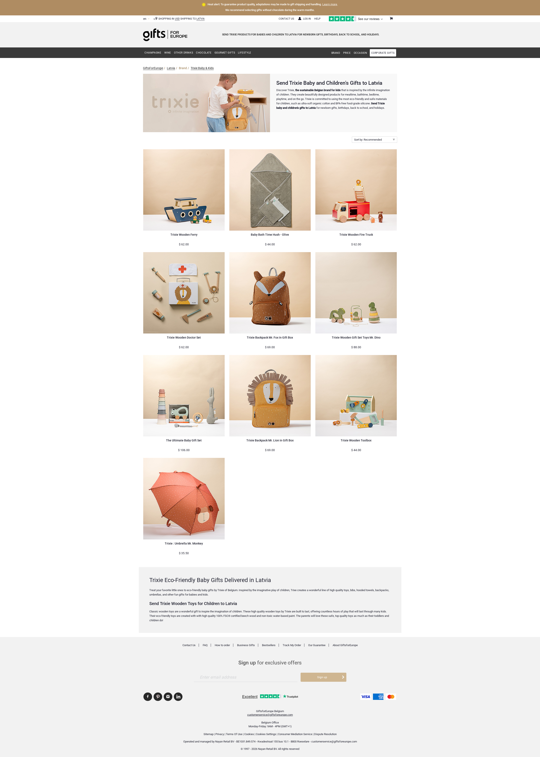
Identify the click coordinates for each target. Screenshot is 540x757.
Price (347, 52)
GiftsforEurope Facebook (147, 696)
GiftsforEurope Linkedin (178, 696)
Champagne (152, 52)
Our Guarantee (316, 645)
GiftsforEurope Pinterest (158, 696)
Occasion (360, 52)
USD (177, 18)
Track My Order (292, 645)
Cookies (249, 734)
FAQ (205, 645)
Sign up (322, 677)
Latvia (200, 18)
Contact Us (286, 18)
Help (317, 18)
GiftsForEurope (153, 68)
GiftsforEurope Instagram (168, 696)
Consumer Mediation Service (295, 734)
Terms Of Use (234, 734)
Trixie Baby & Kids (202, 68)
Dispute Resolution (325, 734)
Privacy (219, 734)
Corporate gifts (383, 52)
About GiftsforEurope (345, 645)
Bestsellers (268, 645)
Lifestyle (244, 52)
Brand (335, 52)
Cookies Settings (266, 734)
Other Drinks (183, 52)
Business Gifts (246, 645)
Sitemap (208, 734)
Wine (167, 52)
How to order (222, 645)
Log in (307, 18)
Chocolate (203, 52)
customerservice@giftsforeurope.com (270, 714)
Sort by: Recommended (368, 139)
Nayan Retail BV (224, 741)
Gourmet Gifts (225, 52)
